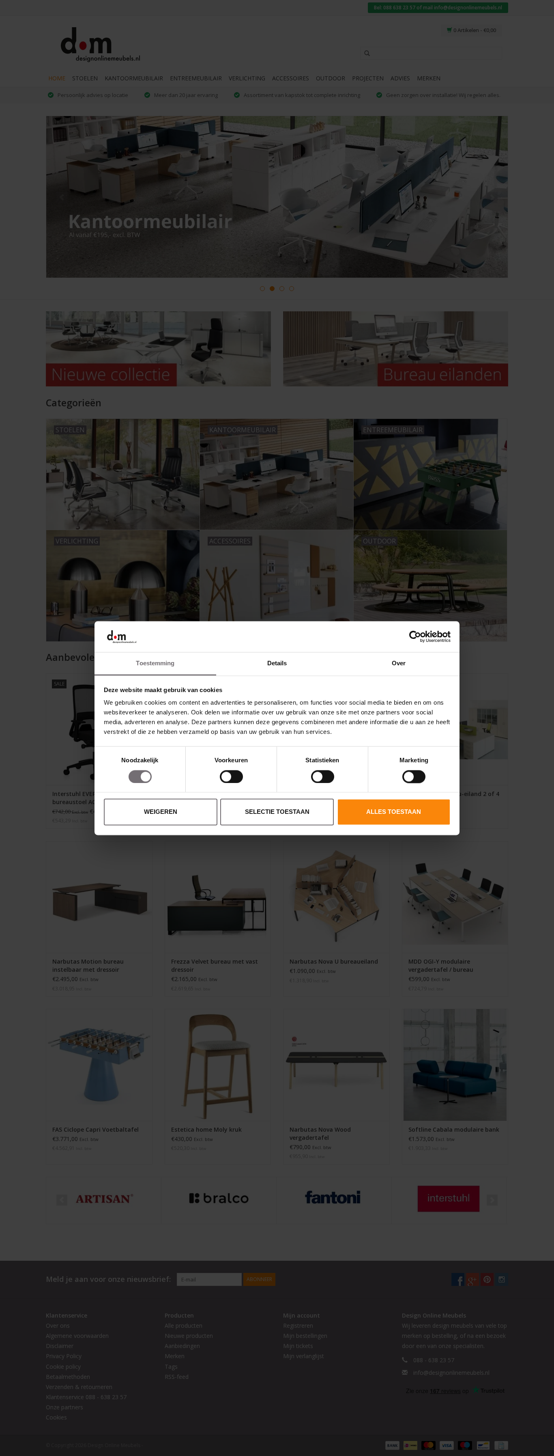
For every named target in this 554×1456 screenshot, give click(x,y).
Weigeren (160, 812)
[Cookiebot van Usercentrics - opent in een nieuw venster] (415, 636)
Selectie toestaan (277, 812)
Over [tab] (399, 663)
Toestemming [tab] (155, 663)
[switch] (231, 776)
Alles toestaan (393, 812)
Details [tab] (277, 663)
